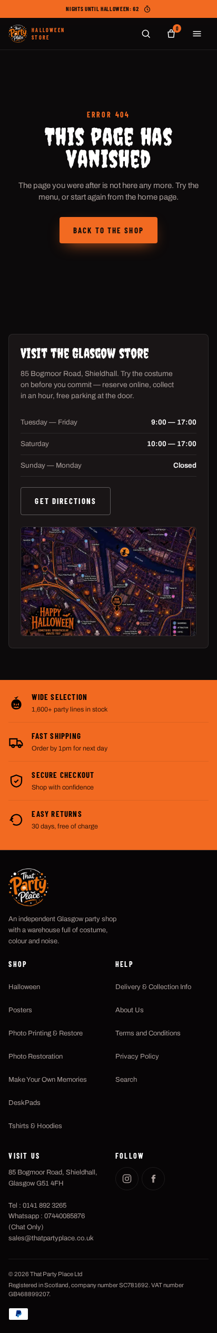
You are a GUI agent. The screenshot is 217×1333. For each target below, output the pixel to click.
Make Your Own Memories (47, 1079)
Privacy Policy (137, 1056)
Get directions (65, 501)
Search (126, 1079)
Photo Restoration (35, 1056)
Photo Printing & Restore (45, 1033)
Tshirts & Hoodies (35, 1126)
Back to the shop (108, 230)
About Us (129, 1010)
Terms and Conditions (148, 1033)
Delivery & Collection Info (153, 987)
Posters (20, 1010)
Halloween (24, 987)
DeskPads (24, 1103)
